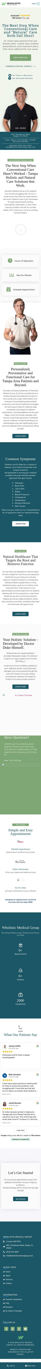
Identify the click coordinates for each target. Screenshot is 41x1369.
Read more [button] (6, 1094)
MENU (34, 4)
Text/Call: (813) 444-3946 (20, 145)
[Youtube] (25, 1329)
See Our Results (24, 275)
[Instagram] (13, 1329)
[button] (20, 17)
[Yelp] (19, 1329)
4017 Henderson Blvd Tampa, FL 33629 (20, 135)
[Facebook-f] (6, 1329)
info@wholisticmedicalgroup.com (20, 147)
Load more (20, 1130)
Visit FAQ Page (15, 760)
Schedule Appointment (24, 289)
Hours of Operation (24, 261)
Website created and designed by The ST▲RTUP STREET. (20, 1352)
